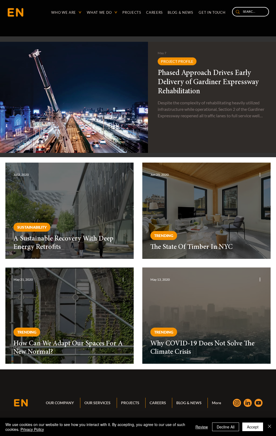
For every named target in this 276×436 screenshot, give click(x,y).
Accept (252, 427)
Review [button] (201, 427)
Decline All (225, 427)
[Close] (269, 427)
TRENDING (163, 235)
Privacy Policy (32, 429)
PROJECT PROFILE (177, 61)
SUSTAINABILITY (32, 227)
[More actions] (125, 174)
